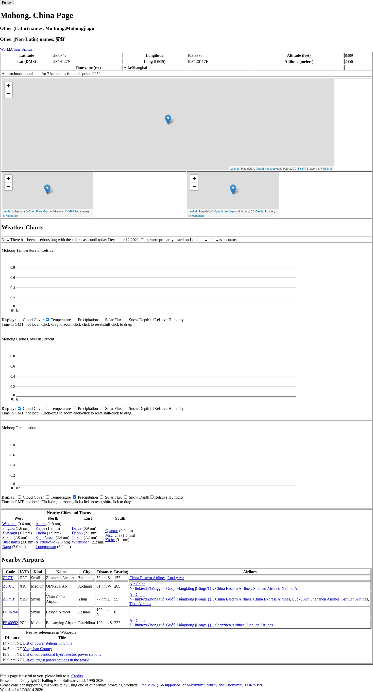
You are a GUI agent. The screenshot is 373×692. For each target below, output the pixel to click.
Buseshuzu (11, 542)
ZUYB (8, 599)
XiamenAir (291, 588)
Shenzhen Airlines (325, 599)
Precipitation (88, 320)
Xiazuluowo (45, 542)
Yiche (110, 540)
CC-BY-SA (299, 168)
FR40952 (10, 623)
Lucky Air (175, 578)
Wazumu (9, 524)
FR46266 (10, 612)
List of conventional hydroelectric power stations (62, 654)
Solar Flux (113, 320)
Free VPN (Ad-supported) (160, 685)
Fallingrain (327, 168)
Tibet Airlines (140, 604)
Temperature (61, 320)
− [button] (8, 93)
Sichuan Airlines (266, 588)
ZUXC (8, 586)
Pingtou (8, 528)
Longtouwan (46, 546)
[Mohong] (168, 119)
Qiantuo (111, 531)
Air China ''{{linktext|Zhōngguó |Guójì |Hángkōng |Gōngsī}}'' (171, 586)
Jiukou (77, 537)
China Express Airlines (271, 599)
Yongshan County (37, 649)
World (5, 49)
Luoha (41, 533)
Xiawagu (9, 533)
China (16, 49)
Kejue (40, 528)
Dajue (76, 528)
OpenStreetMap (266, 168)
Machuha (112, 535)
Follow (6, 3)
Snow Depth (139, 320)
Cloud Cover (33, 320)
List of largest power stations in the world (56, 660)
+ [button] (8, 86)
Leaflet (234, 168)
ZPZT (8, 578)
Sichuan (28, 49)
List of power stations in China (47, 643)
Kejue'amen (45, 537)
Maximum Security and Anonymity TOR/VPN (224, 685)
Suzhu (7, 537)
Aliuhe (41, 524)
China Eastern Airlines (147, 578)
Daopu (77, 533)
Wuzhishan (81, 542)
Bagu (6, 546)
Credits (77, 676)
